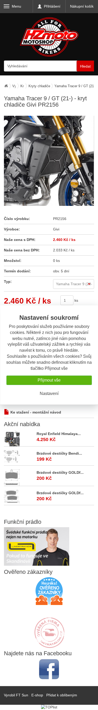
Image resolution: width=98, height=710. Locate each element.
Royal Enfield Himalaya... (59, 434)
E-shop (37, 695)
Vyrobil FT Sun (16, 695)
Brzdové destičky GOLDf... (60, 472)
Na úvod (6, 86)
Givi (56, 229)
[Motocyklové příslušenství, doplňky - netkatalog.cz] (49, 644)
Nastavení (49, 393)
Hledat (85, 66)
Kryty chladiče (39, 86)
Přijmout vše (49, 380)
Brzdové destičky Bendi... (59, 453)
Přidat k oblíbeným (61, 695)
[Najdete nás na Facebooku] (49, 669)
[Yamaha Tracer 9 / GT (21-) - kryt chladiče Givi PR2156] (49, 161)
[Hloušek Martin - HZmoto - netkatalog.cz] (49, 627)
